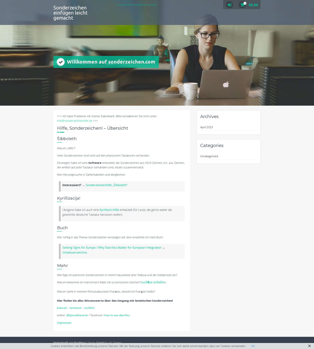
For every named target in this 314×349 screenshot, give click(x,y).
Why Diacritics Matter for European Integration (129, 248)
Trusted (100, 343)
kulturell (62, 308)
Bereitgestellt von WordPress (69, 343)
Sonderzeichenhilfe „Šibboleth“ (106, 185)
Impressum (64, 322)
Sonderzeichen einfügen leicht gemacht (70, 13)
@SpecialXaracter (77, 315)
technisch (75, 308)
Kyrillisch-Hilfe (109, 210)
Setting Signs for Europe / (80, 248)
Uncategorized (209, 156)
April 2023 (206, 127)
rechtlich (89, 308)
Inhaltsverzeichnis (75, 252)
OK (253, 346)
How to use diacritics (117, 315)
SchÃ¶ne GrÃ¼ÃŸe (153, 282)
